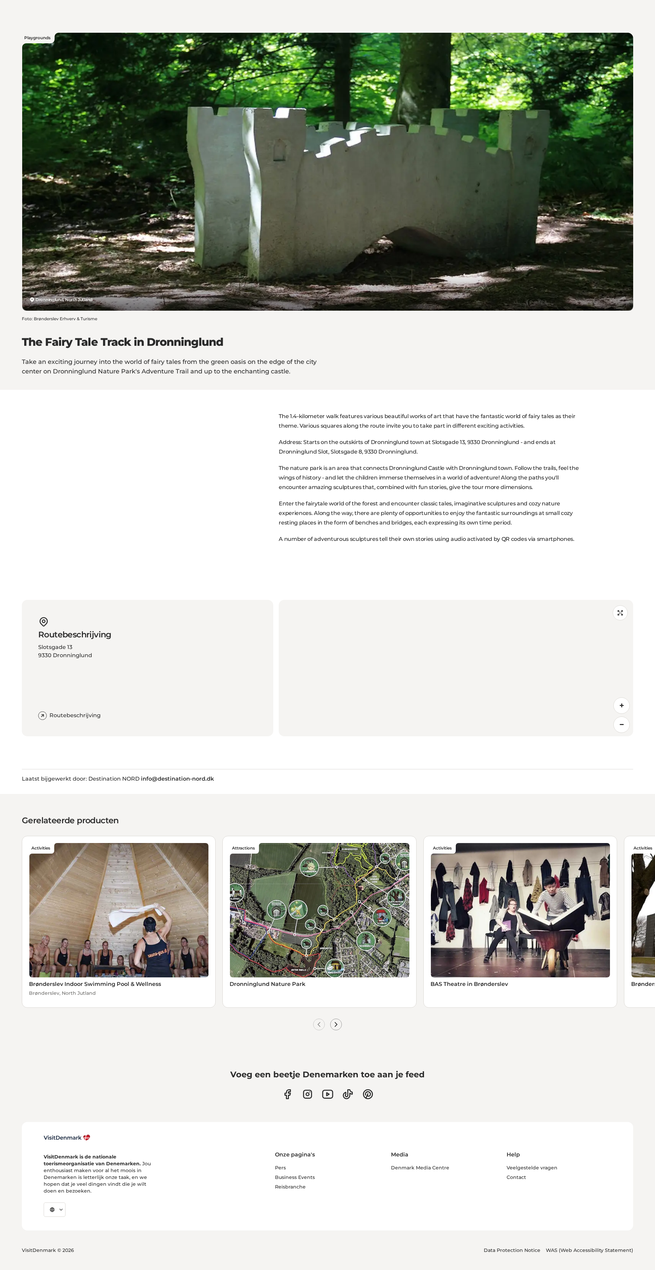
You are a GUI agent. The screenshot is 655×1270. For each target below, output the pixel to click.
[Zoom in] (621, 705)
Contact (516, 1177)
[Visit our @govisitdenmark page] (348, 1094)
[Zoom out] (621, 725)
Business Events (295, 1177)
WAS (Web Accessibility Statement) (589, 1250)
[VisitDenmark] (67, 1137)
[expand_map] (620, 612)
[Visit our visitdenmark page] (328, 1094)
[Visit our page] (308, 1094)
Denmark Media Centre (420, 1168)
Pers (280, 1168)
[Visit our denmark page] (287, 1094)
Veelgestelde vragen (532, 1168)
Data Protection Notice (512, 1250)
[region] (456, 668)
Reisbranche (290, 1187)
